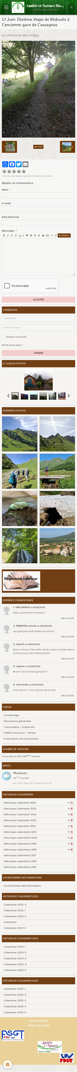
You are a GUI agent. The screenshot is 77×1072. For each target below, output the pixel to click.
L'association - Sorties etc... (20, 727)
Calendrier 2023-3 (15, 916)
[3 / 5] (14, 171)
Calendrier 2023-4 (15, 904)
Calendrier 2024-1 (15, 947)
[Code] (52, 235)
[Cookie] (7, 1064)
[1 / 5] (4, 171)
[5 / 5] (24, 171)
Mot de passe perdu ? (12, 345)
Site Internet (10, 217)
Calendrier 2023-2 (15, 928)
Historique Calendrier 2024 (38, 814)
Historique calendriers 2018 (38, 849)
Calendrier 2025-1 (14, 989)
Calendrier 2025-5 (15, 1012)
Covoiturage (11, 715)
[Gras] (4, 235)
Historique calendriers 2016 (20, 861)
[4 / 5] (19, 171)
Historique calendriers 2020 (38, 838)
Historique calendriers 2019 (38, 843)
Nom (5, 190)
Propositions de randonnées (21, 738)
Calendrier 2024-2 (15, 952)
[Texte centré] (31, 235)
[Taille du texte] (16, 235)
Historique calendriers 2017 (20, 855)
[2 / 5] (9, 171)
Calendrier (10, 922)
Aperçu (65, 235)
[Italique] (8, 235)
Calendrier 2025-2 (15, 1000)
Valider (38, 353)
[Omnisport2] (50, 1046)
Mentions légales (38, 1020)
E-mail (6, 203)
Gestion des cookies (39, 1025)
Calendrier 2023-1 (14, 910)
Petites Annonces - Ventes (20, 733)
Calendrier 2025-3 (15, 995)
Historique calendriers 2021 (38, 832)
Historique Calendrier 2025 (38, 808)
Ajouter (38, 299)
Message (8, 230)
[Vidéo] (47, 235)
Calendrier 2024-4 (15, 964)
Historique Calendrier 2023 (38, 820)
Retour (38, 146)
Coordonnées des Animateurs (22, 886)
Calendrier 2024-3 (15, 958)
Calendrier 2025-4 (15, 1006)
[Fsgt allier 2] (13, 1035)
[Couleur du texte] (21, 235)
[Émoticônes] (56, 235)
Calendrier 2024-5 (15, 970)
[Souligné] (12, 235)
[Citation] (27, 235)
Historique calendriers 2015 (20, 867)
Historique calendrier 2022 (38, 826)
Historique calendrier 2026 (38, 802)
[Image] (43, 235)
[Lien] (35, 235)
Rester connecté (16, 337)
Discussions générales (17, 721)
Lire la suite (67, 618)
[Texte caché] (39, 235)
